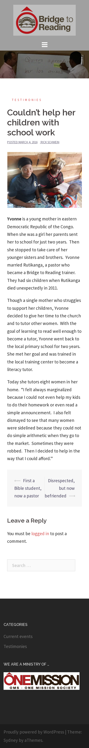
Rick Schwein (50, 142)
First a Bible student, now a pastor (28, 488)
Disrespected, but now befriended (60, 488)
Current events (18, 636)
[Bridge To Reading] (44, 20)
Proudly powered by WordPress (34, 732)
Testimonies (27, 100)
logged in (40, 533)
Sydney (11, 740)
